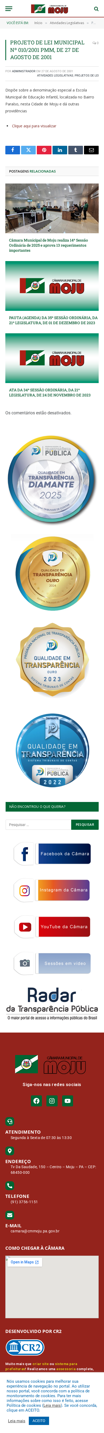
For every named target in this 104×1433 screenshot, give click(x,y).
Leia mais (52, 1405)
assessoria (65, 1369)
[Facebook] (36, 1100)
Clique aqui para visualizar (34, 125)
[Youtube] (67, 1100)
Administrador (23, 71)
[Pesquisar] (96, 9)
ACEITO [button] (39, 1421)
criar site (41, 1364)
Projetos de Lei (87, 75)
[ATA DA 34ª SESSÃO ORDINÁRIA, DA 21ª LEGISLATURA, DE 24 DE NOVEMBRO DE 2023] (52, 358)
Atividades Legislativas (55, 75)
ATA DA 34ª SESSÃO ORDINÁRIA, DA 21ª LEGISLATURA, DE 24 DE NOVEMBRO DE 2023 (50, 392)
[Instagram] (51, 1100)
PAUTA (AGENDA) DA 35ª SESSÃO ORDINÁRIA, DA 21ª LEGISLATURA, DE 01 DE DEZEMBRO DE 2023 (53, 320)
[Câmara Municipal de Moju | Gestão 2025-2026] (52, 8)
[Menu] (8, 9)
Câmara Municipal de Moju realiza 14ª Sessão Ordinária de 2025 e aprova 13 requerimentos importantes (48, 245)
